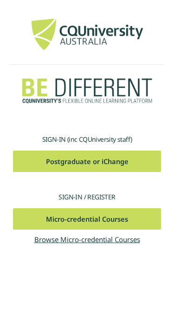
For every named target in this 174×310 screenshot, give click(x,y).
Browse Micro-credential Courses (87, 239)
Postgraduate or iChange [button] (87, 161)
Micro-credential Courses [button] (87, 219)
